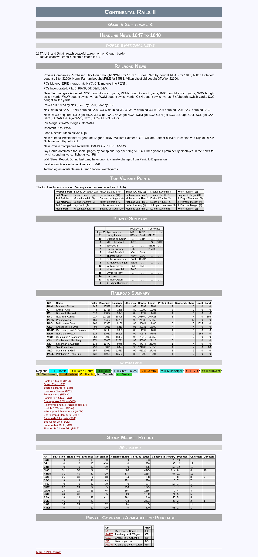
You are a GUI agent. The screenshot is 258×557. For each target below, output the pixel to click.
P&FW (109, 534)
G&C (108, 537)
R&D (107, 531)
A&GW (109, 544)
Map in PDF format (48, 552)
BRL (107, 541)
